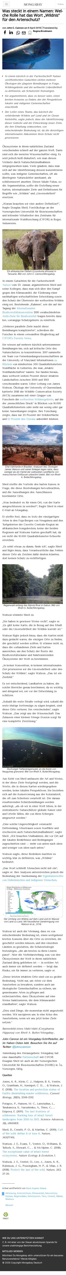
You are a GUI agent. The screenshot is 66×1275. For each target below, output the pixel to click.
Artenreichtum (24, 1193)
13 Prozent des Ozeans (22, 419)
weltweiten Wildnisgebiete (36, 399)
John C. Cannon (15, 27)
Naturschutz (51, 1193)
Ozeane (9, 1196)
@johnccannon (21, 1046)
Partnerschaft (30, 1057)
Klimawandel (38, 1193)
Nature (6, 284)
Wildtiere (9, 1199)
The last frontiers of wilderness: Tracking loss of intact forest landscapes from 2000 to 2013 (27, 1115)
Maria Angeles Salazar (36, 1188)
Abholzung (10, 1193)
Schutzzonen (34, 1196)
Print (6, 1218)
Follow (61, 4)
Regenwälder (20, 1196)
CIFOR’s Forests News (16, 338)
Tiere (43, 1196)
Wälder (59, 1196)
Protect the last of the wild (28, 1169)
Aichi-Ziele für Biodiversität (19, 316)
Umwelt (51, 1196)
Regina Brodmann (42, 31)
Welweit (9, 1205)
